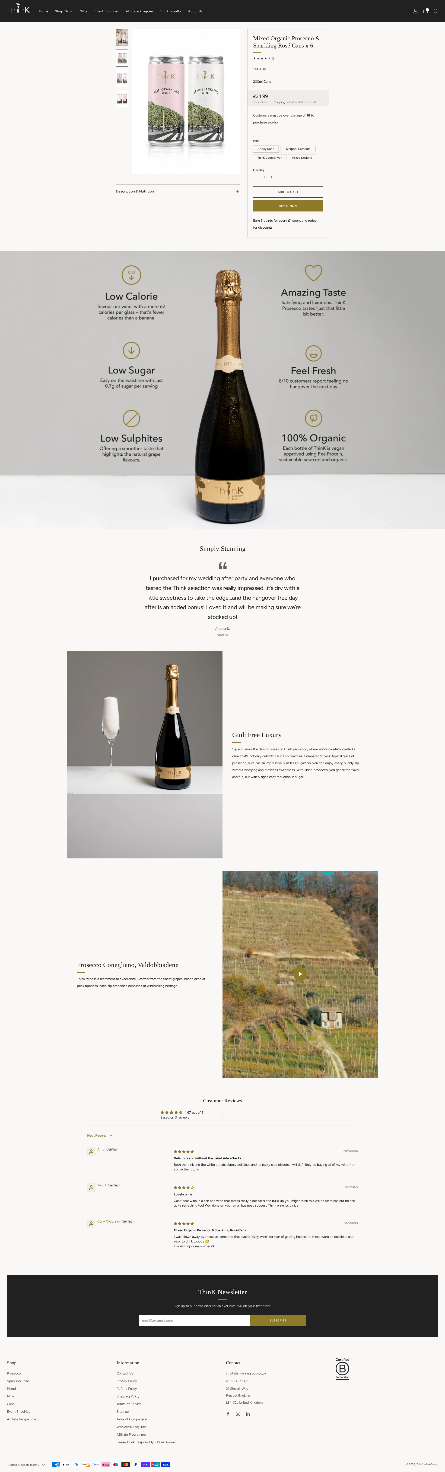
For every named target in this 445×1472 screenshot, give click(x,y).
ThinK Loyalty (170, 11)
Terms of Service (129, 1404)
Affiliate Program (139, 11)
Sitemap (123, 1411)
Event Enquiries (107, 11)
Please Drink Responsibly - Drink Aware (146, 1442)
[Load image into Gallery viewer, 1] (122, 37)
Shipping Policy (128, 1396)
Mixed (11, 1389)
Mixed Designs (302, 157)
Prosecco (14, 1373)
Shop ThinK (64, 11)
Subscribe (278, 1320)
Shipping (279, 102)
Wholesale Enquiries (131, 1427)
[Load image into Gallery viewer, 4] (122, 98)
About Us (195, 11)
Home (43, 11)
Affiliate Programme (21, 1419)
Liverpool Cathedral (298, 149)
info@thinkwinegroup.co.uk (246, 1373)
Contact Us (125, 1373)
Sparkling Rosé (18, 1381)
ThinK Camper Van (269, 157)
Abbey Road (265, 149)
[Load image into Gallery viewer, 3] (122, 78)
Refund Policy (127, 1389)
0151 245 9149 (237, 1381)
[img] (184, 1152)
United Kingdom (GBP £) (24, 1464)
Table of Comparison (132, 1419)
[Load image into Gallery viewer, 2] (122, 58)
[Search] (435, 11)
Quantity (258, 170)
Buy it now (288, 206)
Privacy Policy (127, 1381)
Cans (10, 1404)
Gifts (84, 11)
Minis (11, 1396)
